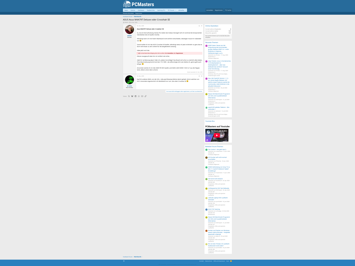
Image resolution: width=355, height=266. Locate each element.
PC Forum (171, 10)
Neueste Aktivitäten (128, 13)
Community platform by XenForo (182, 264)
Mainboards (211, 214)
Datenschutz (208, 261)
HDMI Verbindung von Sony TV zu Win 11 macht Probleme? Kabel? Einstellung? (219, 169)
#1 (201, 26)
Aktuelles (181, 10)
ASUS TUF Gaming (214, 209)
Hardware (141, 10)
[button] (175, 10)
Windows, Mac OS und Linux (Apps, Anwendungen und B (217, 74)
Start (227, 261)
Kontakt (201, 261)
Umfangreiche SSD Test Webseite (218, 188)
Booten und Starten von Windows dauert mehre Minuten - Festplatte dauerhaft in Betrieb (219, 232)
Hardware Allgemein (213, 154)
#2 (201, 76)
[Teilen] (199, 26)
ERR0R (126, 22)
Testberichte (151, 10)
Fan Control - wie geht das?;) (217, 149)
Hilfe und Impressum (219, 261)
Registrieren (138, 13)
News (126, 10)
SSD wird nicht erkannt (215, 179)
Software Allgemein (213, 58)
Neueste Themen (211, 42)
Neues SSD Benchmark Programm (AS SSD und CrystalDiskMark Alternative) (219, 96)
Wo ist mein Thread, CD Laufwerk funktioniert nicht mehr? (218, 245)
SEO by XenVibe (162, 264)
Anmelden (170, 53)
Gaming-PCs (161, 10)
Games (133, 10)
